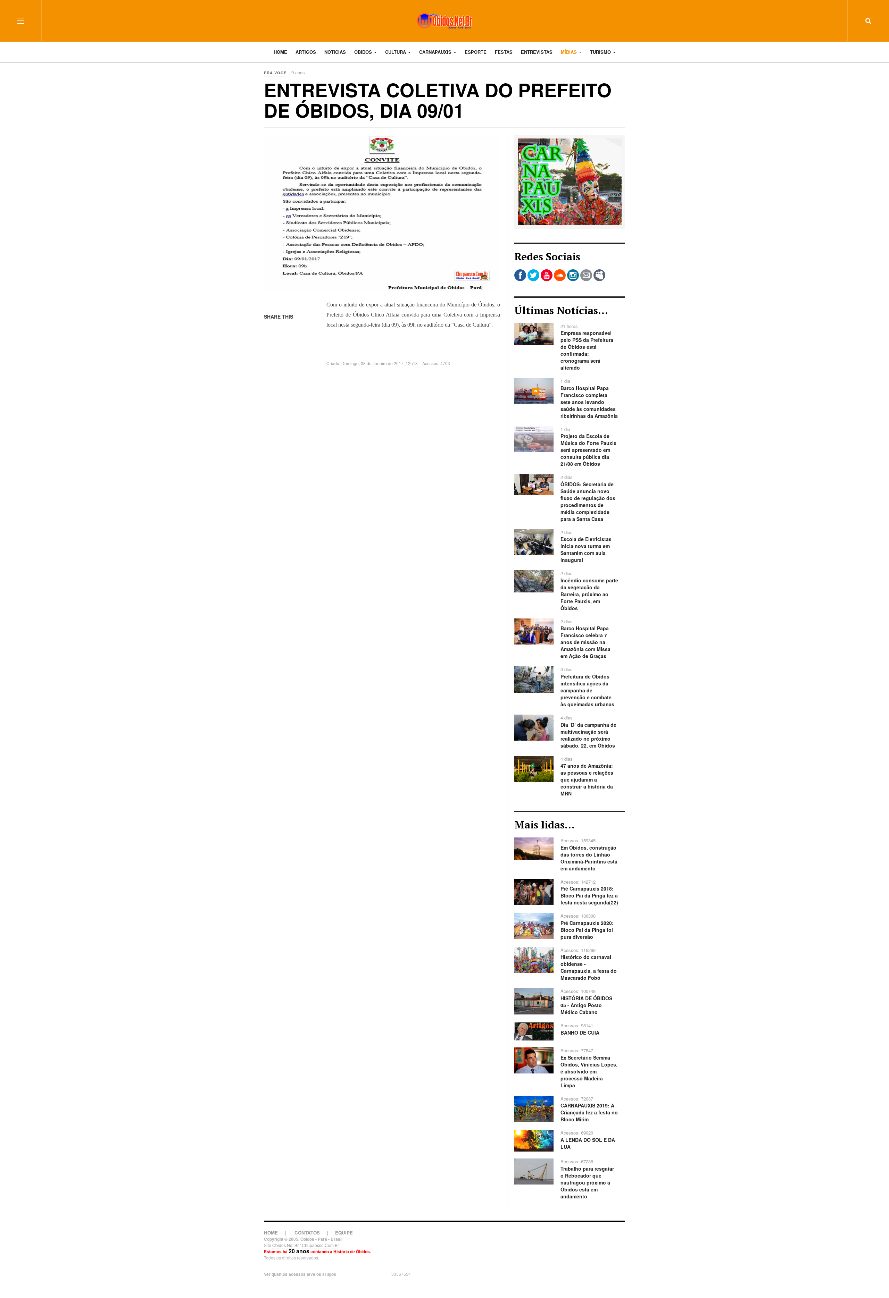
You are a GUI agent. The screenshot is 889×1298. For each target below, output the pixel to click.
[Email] (586, 275)
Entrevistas (536, 52)
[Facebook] (520, 275)
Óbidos (363, 52)
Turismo (601, 52)
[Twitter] (533, 275)
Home (280, 52)
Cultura (396, 52)
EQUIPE (344, 1232)
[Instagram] (573, 275)
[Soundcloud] (560, 275)
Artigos (306, 52)
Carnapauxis (436, 52)
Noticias (335, 52)
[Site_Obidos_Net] (570, 181)
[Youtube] (546, 275)
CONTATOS (307, 1232)
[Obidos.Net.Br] (444, 21)
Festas (504, 52)
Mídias (569, 52)
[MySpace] (599, 275)
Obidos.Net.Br (285, 1245)
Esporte (476, 52)
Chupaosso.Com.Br (320, 1245)
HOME (271, 1232)
